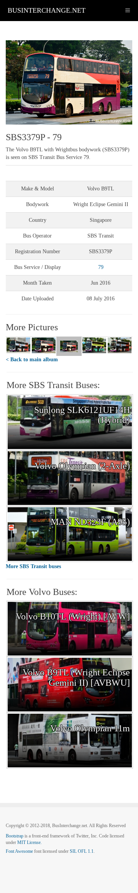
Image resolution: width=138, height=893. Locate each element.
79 (101, 267)
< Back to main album (32, 359)
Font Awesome (19, 851)
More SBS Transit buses (33, 566)
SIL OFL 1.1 (82, 851)
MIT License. (29, 842)
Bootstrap (14, 836)
